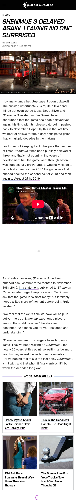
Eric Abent (12, 42)
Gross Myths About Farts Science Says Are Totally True (18, 424)
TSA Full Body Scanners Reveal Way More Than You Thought (19, 479)
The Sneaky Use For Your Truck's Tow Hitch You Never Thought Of (54, 479)
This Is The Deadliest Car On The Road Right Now (56, 424)
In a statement (29, 287)
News (6, 15)
